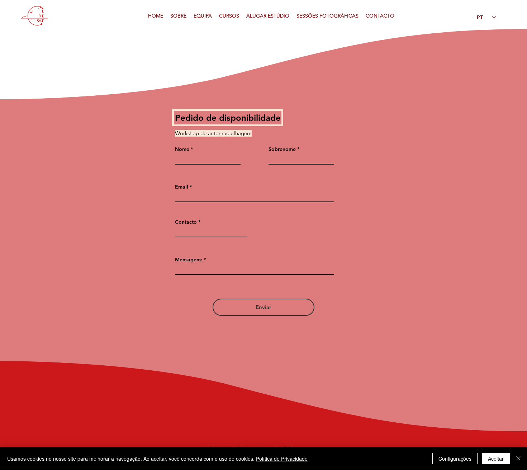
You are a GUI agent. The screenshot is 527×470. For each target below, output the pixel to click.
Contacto (186, 221)
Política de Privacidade (282, 458)
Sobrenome (282, 149)
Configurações (454, 458)
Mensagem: (188, 259)
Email (181, 186)
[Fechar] (518, 458)
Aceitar (496, 458)
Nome (182, 149)
